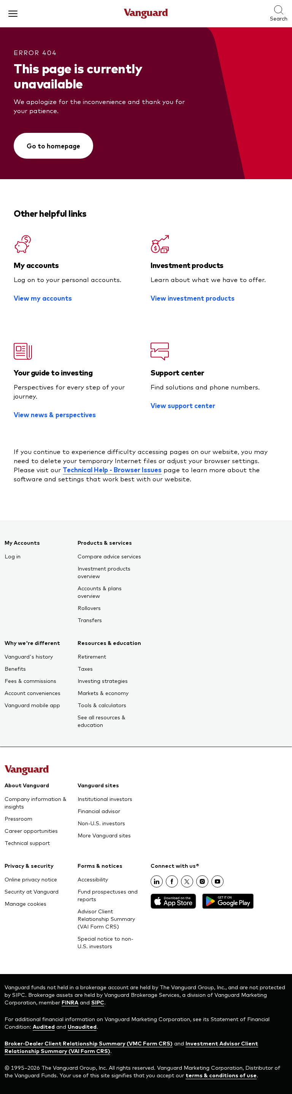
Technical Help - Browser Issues (112, 469)
